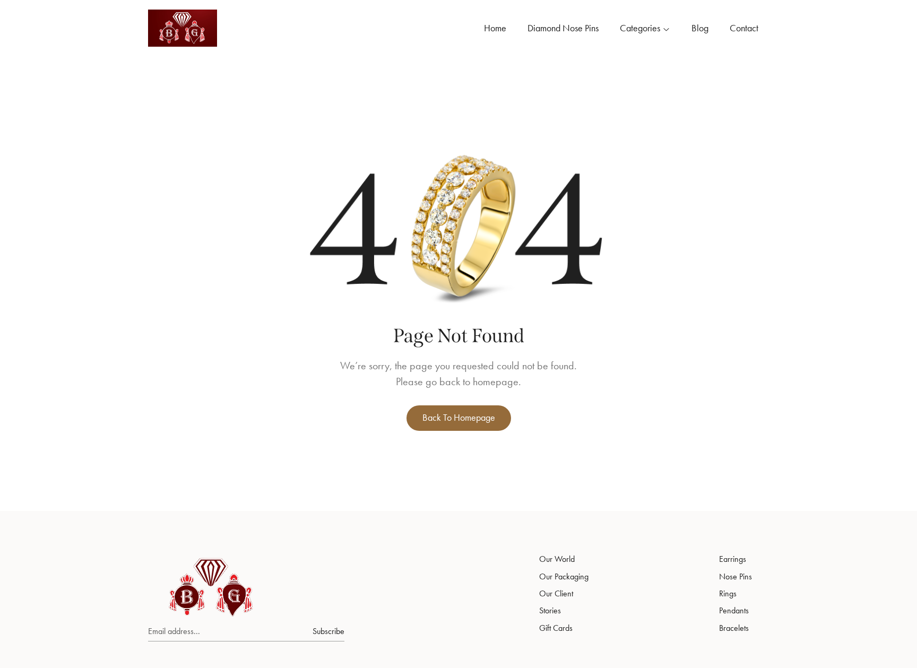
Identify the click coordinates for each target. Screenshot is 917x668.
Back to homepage (458, 417)
